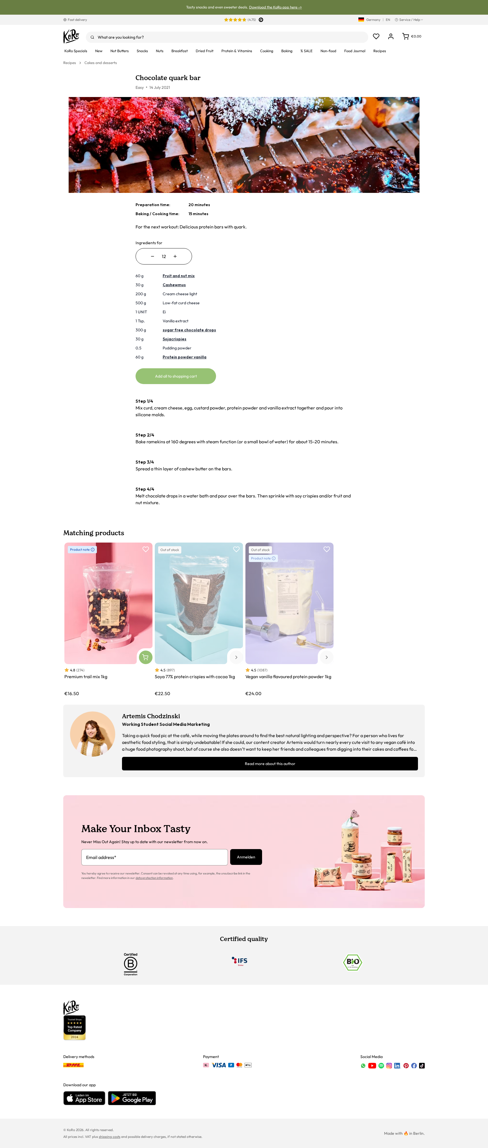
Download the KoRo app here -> (275, 7)
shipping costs (109, 1136)
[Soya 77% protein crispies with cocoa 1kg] (199, 620)
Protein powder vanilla (184, 357)
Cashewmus (174, 284)
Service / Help (409, 19)
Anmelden (246, 857)
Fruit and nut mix (179, 275)
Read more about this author (270, 763)
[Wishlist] (376, 36)
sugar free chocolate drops (189, 329)
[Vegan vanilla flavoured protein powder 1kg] (289, 620)
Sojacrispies (174, 338)
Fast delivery (77, 19)
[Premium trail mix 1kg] (108, 620)
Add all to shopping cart (176, 376)
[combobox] (227, 37)
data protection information (154, 878)
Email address (101, 857)
